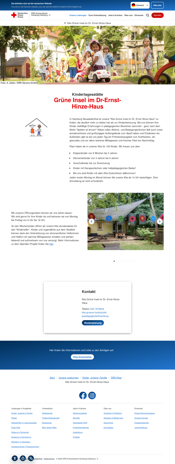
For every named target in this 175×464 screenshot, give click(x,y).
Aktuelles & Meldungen (113, 418)
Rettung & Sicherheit (20, 432)
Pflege (14, 418)
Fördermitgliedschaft (50, 418)
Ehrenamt (139, 15)
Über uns (128, 15)
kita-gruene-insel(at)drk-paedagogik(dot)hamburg (95, 314)
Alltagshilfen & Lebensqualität (24, 422)
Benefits (76, 418)
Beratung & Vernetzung (21, 437)
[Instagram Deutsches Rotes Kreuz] (92, 395)
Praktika (76, 437)
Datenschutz (49, 458)
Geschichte (108, 422)
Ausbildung (77, 432)
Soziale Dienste (141, 418)
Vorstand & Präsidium (113, 413)
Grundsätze (108, 427)
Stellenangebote (80, 413)
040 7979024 (97, 308)
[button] (114, 261)
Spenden (157, 15)
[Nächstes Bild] (91, 221)
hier (51, 244)
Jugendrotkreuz (141, 427)
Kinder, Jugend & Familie (21, 413)
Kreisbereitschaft (141, 422)
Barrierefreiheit (36, 458)
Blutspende (47, 422)
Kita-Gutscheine (82, 357)
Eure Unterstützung (97, 15)
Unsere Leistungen (78, 15)
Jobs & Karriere (115, 15)
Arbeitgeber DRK (80, 422)
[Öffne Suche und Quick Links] (148, 15)
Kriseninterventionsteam (144, 413)
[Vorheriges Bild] (159, 221)
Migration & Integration (20, 441)
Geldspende (47, 413)
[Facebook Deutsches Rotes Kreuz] (83, 395)
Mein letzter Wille (49, 427)
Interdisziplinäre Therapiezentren (25, 446)
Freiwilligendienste (81, 427)
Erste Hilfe (15, 427)
